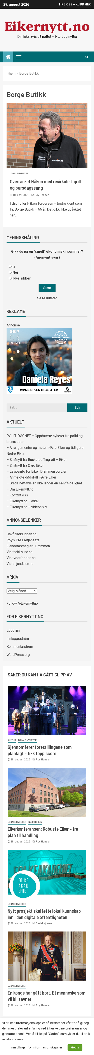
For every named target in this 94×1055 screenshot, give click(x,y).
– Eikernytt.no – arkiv (22, 501)
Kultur (12, 740)
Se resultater (47, 298)
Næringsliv (35, 822)
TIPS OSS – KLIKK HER (74, 4)
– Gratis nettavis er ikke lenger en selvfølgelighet (44, 483)
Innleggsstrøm (18, 638)
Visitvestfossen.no (21, 558)
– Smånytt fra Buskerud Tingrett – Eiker (37, 460)
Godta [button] (75, 1047)
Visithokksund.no (20, 552)
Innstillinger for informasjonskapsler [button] (36, 1047)
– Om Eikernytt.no (20, 489)
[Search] (87, 57)
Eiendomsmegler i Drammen (28, 546)
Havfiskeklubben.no (22, 534)
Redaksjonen (44, 923)
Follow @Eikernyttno (22, 603)
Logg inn (13, 630)
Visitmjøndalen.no (20, 564)
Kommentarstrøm (20, 647)
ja (13, 266)
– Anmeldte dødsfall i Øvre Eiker (31, 477)
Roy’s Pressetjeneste (23, 540)
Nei (15, 272)
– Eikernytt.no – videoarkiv (27, 507)
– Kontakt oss (17, 495)
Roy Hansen (42, 195)
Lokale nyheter (19, 173)
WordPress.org (18, 655)
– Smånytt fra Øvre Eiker (25, 465)
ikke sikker (21, 278)
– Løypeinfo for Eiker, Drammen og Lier (36, 471)
